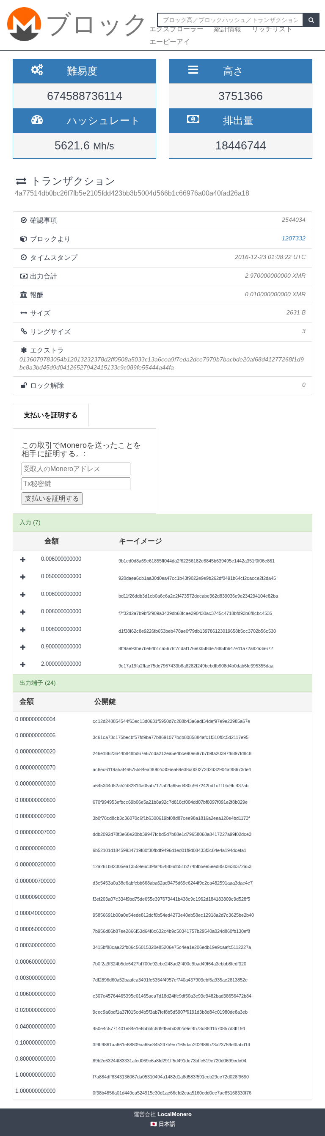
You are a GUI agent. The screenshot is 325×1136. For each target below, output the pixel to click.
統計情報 (227, 29)
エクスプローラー (176, 29)
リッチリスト (272, 29)
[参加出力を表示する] (23, 559)
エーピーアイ (169, 41)
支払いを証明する (51, 415)
